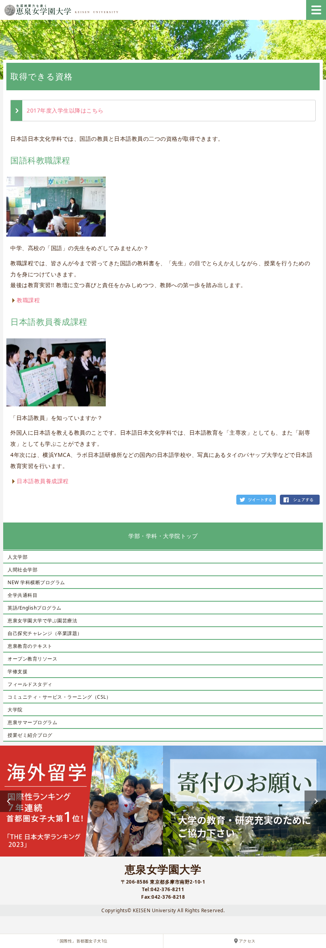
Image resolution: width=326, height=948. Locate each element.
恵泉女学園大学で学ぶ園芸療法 (42, 620)
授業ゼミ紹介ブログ (30, 735)
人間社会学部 (22, 569)
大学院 (15, 709)
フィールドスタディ (30, 684)
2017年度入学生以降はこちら (65, 110)
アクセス (247, 941)
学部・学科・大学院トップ (163, 536)
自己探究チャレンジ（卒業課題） (45, 633)
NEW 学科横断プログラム (36, 582)
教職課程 (28, 300)
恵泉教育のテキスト (30, 646)
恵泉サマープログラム (32, 722)
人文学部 (17, 557)
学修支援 (17, 671)
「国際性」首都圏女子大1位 (81, 941)
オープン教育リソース (32, 658)
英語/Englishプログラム (35, 607)
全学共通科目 (22, 595)
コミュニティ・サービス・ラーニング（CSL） (59, 697)
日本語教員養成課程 (43, 481)
